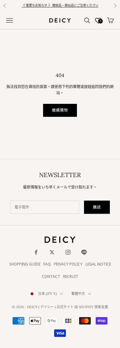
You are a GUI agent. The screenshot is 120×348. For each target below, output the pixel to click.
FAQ (47, 264)
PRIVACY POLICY (68, 264)
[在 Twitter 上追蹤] (52, 252)
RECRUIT (70, 277)
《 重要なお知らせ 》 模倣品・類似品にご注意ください (60, 5)
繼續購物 (60, 110)
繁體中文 (78, 293)
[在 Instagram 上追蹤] (68, 252)
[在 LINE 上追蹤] (84, 252)
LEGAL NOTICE (98, 264)
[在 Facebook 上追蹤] (36, 252)
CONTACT (51, 277)
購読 (97, 207)
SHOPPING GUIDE (24, 264)
